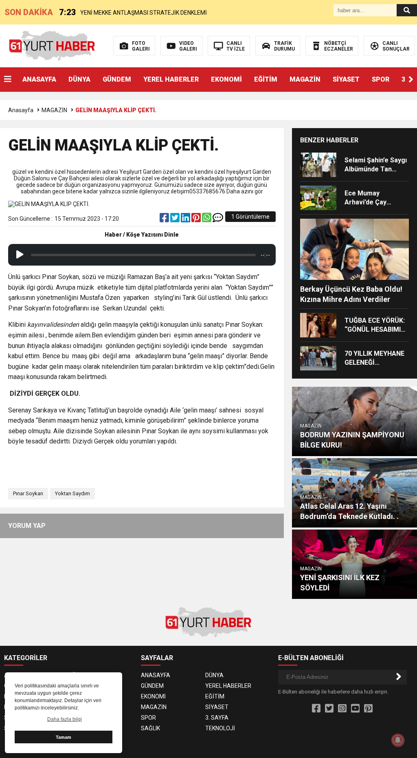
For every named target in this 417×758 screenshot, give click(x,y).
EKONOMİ (226, 79)
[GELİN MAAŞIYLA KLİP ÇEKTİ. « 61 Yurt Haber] (52, 45)
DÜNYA (79, 79)
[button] (411, 79)
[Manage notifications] (397, 740)
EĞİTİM (265, 79)
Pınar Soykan (28, 493)
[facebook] (165, 219)
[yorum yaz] (218, 219)
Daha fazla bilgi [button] (64, 719)
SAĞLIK (150, 728)
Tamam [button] (63, 737)
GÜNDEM (117, 79)
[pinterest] (196, 219)
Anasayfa (20, 110)
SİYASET (346, 79)
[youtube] (355, 708)
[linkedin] (186, 219)
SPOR (380, 79)
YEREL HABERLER (171, 79)
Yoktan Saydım (72, 493)
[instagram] (342, 708)
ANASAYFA (39, 79)
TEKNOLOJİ (220, 728)
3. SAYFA (216, 717)
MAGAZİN (305, 79)
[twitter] (175, 219)
